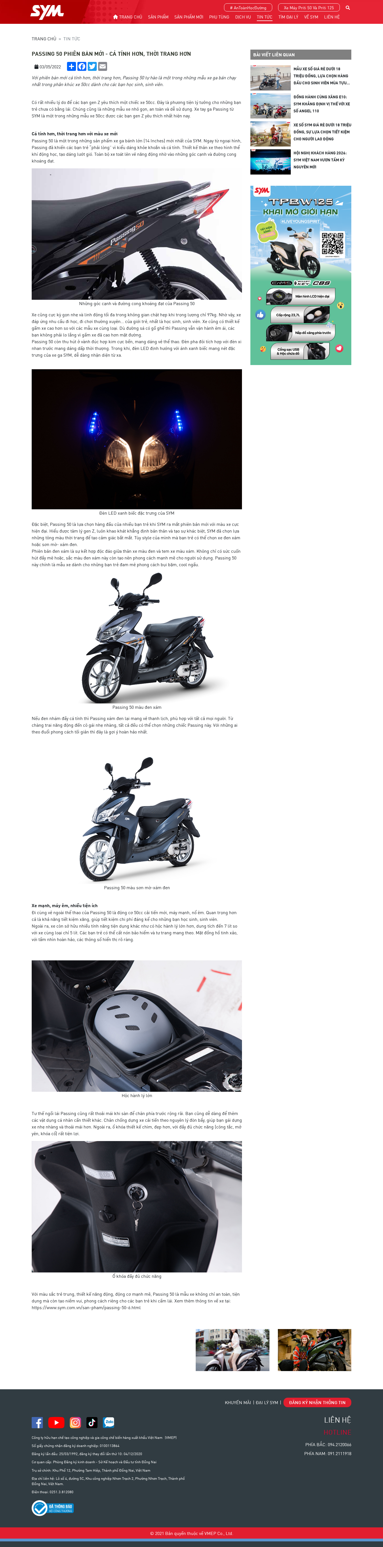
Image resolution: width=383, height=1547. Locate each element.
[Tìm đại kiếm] (348, 7)
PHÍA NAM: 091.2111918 (327, 1453)
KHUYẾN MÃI (238, 1402)
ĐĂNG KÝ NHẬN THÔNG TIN (317, 1402)
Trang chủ (44, 38)
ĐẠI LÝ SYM (267, 1402)
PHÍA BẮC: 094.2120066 (328, 1444)
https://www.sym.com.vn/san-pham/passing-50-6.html (87, 1307)
